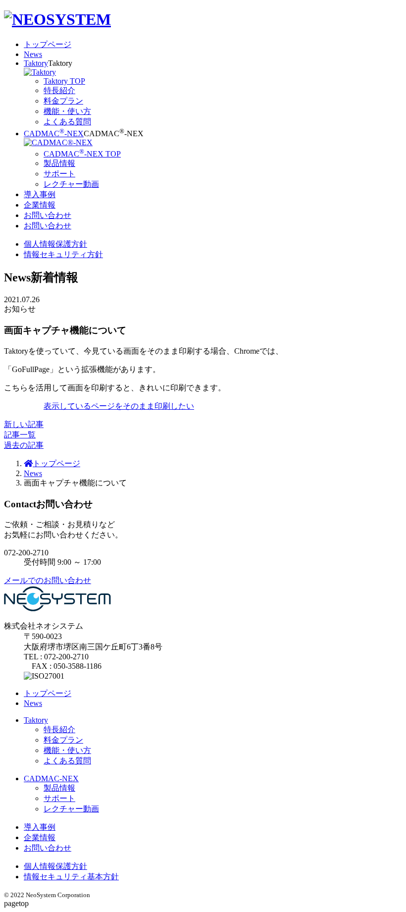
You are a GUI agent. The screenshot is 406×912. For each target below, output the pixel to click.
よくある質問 (67, 760)
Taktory (36, 63)
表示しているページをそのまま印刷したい (119, 406)
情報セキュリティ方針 (63, 254)
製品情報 (59, 788)
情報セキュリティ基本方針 (71, 876)
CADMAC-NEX (54, 133)
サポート (59, 798)
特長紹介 (59, 729)
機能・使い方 (67, 750)
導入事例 (39, 194)
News (33, 54)
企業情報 (39, 205)
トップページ (47, 44)
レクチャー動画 (71, 809)
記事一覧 (20, 434)
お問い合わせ (47, 215)
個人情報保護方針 (55, 244)
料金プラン (63, 740)
